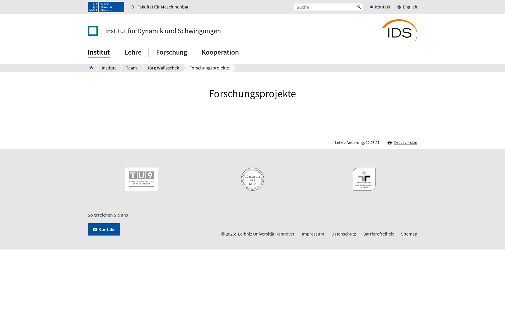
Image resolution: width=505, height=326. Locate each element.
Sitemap (409, 234)
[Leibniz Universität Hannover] (106, 7)
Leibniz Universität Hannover (266, 234)
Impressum (313, 234)
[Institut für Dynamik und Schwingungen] (89, 68)
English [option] (410, 7)
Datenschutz (343, 234)
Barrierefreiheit (378, 234)
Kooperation (220, 52)
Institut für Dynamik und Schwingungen (163, 30)
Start (359, 7)
